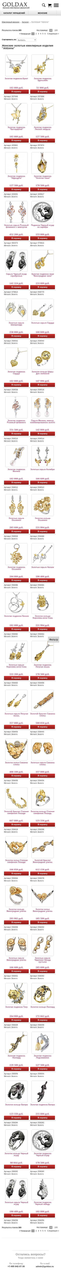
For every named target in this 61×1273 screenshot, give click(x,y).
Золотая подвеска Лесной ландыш (42, 128)
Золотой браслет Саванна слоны (42, 715)
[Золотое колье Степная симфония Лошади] (16, 847)
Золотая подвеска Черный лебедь (42, 1203)
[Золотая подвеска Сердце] (16, 358)
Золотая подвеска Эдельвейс (42, 79)
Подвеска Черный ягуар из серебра (42, 226)
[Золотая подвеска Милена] (16, 456)
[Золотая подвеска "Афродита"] (16, 163)
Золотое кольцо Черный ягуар (16, 1154)
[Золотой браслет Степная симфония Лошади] (16, 798)
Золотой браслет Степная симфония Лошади (16, 812)
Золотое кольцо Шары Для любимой (42, 373)
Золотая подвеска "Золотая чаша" (42, 177)
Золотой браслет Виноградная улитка (42, 861)
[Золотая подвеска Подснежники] (42, 1042)
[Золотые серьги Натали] (42, 554)
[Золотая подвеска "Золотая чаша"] (42, 163)
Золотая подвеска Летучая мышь (42, 666)
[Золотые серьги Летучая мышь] (16, 700)
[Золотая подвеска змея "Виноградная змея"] (42, 261)
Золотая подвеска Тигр (16, 1007)
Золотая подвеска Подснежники (42, 1057)
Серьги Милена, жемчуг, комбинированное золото (42, 421)
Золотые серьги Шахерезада (16, 324)
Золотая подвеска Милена (16, 470)
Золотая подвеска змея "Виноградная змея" (42, 275)
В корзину (16, 91)
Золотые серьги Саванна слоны (42, 763)
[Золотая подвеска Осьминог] (16, 554)
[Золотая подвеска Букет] (16, 65)
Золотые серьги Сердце (42, 323)
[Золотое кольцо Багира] (16, 1091)
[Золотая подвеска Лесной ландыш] (42, 114)
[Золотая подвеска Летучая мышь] (42, 651)
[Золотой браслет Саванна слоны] (42, 700)
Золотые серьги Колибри (42, 469)
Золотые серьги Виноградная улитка (16, 959)
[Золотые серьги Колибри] (42, 456)
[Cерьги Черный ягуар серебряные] (16, 261)
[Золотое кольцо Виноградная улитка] (16, 896)
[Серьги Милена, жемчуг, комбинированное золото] (42, 407)
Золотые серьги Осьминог (16, 519)
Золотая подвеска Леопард (16, 1057)
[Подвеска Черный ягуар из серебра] (42, 212)
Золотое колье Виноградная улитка (42, 910)
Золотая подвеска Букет (16, 78)
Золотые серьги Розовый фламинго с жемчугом (16, 226)
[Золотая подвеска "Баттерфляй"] (16, 114)
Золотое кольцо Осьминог (42, 519)
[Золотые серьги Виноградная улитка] (16, 945)
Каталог (25, 22)
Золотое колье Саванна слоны (16, 763)
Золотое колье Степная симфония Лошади (16, 861)
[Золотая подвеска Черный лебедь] (42, 1189)
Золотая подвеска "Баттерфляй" (16, 128)
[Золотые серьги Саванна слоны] (42, 749)
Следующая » (53, 34)
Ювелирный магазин (10, 22)
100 (56, 30)
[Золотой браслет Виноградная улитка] (42, 847)
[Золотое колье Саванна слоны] (16, 749)
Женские (42, 13)
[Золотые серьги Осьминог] (16, 505)
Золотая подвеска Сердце (16, 373)
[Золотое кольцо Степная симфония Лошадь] (42, 798)
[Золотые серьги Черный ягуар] (16, 1189)
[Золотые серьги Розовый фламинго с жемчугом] (16, 212)
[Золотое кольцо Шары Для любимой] (42, 358)
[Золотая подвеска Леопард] (16, 1042)
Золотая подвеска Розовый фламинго (16, 421)
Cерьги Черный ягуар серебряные (16, 275)
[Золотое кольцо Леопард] (42, 994)
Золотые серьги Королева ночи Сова (16, 666)
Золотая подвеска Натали (16, 616)
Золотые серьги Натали (42, 567)
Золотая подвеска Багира (42, 1105)
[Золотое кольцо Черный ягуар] (16, 1140)
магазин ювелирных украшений (15, 8)
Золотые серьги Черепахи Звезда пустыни (42, 960)
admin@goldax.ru (45, 1266)
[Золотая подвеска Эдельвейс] (42, 65)
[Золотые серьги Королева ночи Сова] (16, 651)
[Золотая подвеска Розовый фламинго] (16, 407)
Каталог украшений (14, 13)
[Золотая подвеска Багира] (42, 1091)
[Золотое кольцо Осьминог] (42, 505)
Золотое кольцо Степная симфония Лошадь (42, 812)
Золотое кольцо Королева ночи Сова (43, 617)
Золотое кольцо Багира (16, 1105)
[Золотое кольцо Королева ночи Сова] (42, 603)
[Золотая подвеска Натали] (16, 603)
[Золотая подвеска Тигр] (16, 994)
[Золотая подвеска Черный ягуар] (42, 1140)
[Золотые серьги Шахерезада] (16, 309)
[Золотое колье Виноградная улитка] (42, 896)
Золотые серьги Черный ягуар (16, 1203)
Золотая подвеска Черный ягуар (42, 1154)
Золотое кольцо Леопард (42, 1007)
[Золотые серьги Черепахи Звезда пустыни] (42, 945)
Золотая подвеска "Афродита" (16, 177)
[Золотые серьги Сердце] (42, 309)
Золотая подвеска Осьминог (16, 568)
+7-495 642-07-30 (16, 1266)
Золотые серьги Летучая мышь (16, 715)
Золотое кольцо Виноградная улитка (16, 910)
